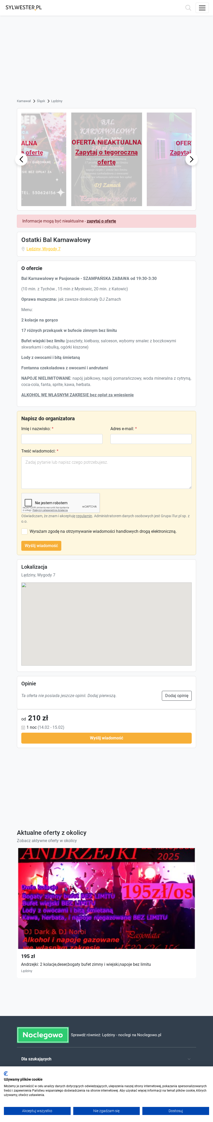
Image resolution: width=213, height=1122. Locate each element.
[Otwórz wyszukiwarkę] (188, 8)
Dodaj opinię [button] (176, 695)
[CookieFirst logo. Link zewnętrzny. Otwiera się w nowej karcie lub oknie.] (6, 1073)
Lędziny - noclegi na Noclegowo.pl (131, 1035)
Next (192, 159)
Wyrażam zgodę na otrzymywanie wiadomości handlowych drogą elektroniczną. (103, 531)
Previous (21, 159)
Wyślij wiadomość (41, 545)
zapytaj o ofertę (101, 221)
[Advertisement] (106, 58)
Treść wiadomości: (39, 451)
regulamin (84, 516)
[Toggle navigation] (202, 8)
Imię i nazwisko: (37, 428)
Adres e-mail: (123, 428)
